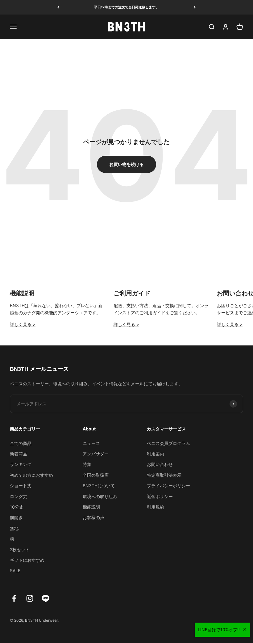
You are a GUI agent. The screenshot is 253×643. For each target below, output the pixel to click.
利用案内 (155, 453)
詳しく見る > (22, 324)
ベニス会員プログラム (168, 443)
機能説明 (91, 507)
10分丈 (16, 507)
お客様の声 (93, 517)
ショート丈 (20, 485)
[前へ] (58, 7)
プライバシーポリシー (168, 485)
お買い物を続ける (126, 164)
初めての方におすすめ (31, 475)
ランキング (20, 464)
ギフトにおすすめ (27, 560)
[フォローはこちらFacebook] (14, 598)
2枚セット (20, 549)
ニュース (91, 443)
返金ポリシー (160, 496)
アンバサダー (96, 453)
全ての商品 (20, 443)
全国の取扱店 (96, 475)
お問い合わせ (160, 464)
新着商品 (18, 453)
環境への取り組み (100, 496)
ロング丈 (18, 496)
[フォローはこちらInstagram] (30, 598)
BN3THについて (99, 485)
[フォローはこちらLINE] (45, 598)
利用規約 (155, 507)
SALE (15, 570)
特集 (87, 464)
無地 (14, 528)
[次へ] (195, 7)
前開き (16, 517)
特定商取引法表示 (164, 475)
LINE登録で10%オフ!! (219, 629)
